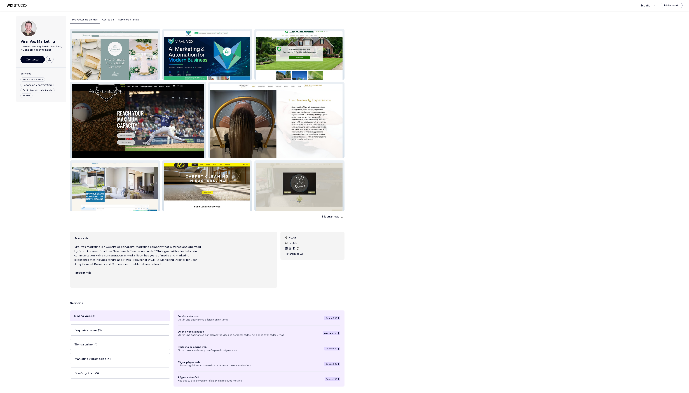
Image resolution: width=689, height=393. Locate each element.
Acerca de (108, 19)
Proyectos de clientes (85, 19)
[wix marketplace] (16, 5)
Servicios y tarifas (128, 19)
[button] (115, 54)
